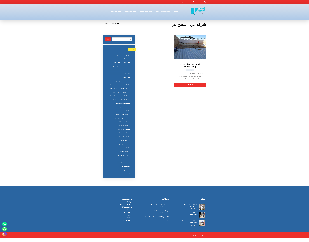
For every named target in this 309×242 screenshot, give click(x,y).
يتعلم (114, 173)
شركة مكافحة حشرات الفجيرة (124, 125)
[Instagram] (4, 234)
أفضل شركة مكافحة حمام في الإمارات (122, 55)
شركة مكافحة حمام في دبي (124, 144)
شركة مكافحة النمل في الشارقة (123, 121)
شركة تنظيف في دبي (111, 99)
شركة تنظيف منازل (127, 207)
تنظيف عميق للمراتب (126, 70)
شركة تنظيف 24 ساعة (126, 204)
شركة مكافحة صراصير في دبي (124, 155)
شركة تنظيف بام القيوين (112, 88)
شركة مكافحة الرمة (126, 110)
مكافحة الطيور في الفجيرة (125, 170)
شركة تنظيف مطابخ (127, 199)
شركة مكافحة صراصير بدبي (124, 147)
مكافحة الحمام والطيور (125, 166)
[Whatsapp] (4, 229)
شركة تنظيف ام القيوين (113, 84)
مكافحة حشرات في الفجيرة (124, 173)
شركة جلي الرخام (127, 212)
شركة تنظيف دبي (126, 92)
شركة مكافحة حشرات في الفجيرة (123, 136)
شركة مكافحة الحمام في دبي (124, 107)
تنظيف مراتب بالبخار (126, 77)
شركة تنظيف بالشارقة (125, 88)
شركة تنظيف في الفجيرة (161, 211)
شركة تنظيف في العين (111, 95)
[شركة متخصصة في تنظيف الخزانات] (198, 12)
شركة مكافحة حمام (127, 220)
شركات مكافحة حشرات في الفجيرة (123, 81)
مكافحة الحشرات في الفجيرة (124, 162)
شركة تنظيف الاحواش (126, 218)
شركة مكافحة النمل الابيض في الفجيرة (122, 118)
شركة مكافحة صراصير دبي (124, 151)
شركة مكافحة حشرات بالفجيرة (124, 129)
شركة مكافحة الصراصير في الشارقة (123, 114)
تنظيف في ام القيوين (126, 73)
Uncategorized (127, 223)
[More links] (105, 9)
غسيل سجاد (129, 215)
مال (113, 155)
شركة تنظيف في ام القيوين (124, 99)
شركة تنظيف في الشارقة (125, 95)
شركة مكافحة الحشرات (125, 202)
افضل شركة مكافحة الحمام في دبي (123, 58)
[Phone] (4, 224)
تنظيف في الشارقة (114, 70)
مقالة (123, 158)
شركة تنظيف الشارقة (126, 84)
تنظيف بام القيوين (116, 66)
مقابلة (129, 158)
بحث (108, 39)
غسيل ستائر (129, 210)
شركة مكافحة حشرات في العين (123, 133)
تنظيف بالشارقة (127, 66)
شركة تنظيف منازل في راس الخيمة (123, 103)
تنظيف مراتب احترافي (113, 73)
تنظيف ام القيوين (117, 62)
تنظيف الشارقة (127, 62)
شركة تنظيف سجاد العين (114, 92)
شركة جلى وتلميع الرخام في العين (159, 204)
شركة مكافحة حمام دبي (125, 140)
